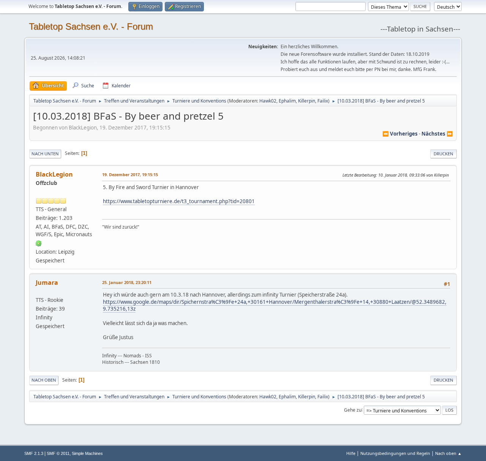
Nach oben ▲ (448, 453)
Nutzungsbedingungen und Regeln (395, 453)
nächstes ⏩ (437, 133)
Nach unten (45, 153)
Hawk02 (267, 101)
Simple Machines (87, 453)
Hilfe (350, 453)
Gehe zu (352, 409)
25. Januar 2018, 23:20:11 (126, 282)
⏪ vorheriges (400, 133)
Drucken (443, 153)
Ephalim (287, 101)
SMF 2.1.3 (33, 453)
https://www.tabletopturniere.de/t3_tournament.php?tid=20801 (179, 201)
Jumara (47, 282)
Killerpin (306, 101)
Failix (322, 101)
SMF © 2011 (58, 453)
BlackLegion (54, 174)
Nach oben (44, 380)
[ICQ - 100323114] (39, 243)
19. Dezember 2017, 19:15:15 (130, 174)
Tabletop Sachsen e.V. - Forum (91, 26)
